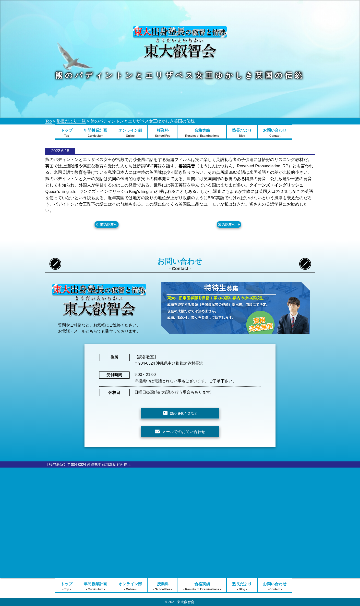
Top (48, 121)
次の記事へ (226, 224)
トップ (66, 132)
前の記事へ (108, 224)
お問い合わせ (275, 132)
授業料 (162, 132)
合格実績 (202, 132)
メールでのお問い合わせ (183, 432)
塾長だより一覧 (71, 121)
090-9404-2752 (183, 413)
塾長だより (242, 132)
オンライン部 (130, 132)
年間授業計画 (95, 132)
